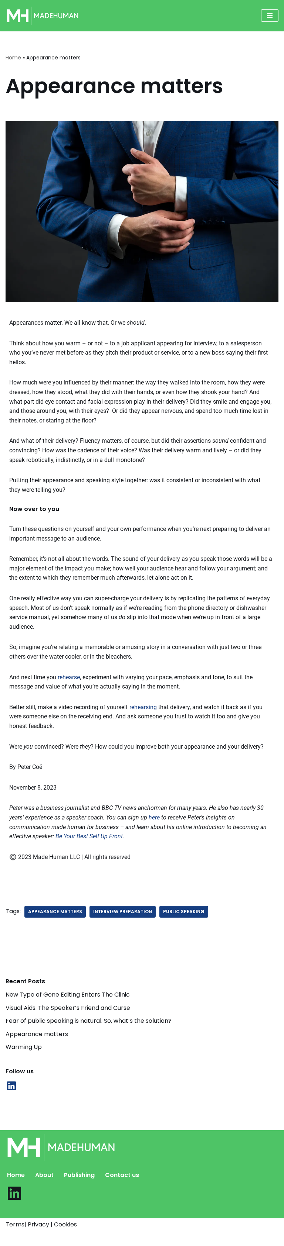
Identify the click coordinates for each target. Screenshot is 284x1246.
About (44, 1175)
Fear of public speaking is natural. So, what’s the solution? (89, 1021)
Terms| (17, 1224)
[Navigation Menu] (269, 15)
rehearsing (143, 707)
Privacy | (41, 1224)
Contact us (122, 1175)
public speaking (183, 911)
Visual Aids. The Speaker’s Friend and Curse (68, 1008)
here (154, 817)
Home (13, 57)
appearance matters (55, 911)
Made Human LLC (106, 1238)
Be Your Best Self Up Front (89, 836)
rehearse (69, 677)
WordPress (187, 1238)
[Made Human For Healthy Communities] (43, 15)
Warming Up (24, 1047)
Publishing (79, 1175)
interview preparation (122, 911)
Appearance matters (37, 1034)
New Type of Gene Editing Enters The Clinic (68, 994)
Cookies (65, 1224)
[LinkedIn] (11, 1086)
